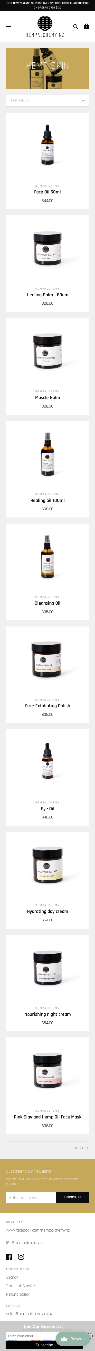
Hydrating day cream (47, 912)
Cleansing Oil (47, 603)
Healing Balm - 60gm (47, 295)
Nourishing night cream (47, 1014)
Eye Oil (47, 809)
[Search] (75, 26)
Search (12, 1277)
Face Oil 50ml (47, 192)
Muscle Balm (47, 398)
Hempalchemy (47, 186)
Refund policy (18, 1294)
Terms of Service (20, 1286)
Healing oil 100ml (47, 501)
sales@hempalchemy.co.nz (29, 1314)
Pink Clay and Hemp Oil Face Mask (47, 1117)
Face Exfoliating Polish (47, 706)
